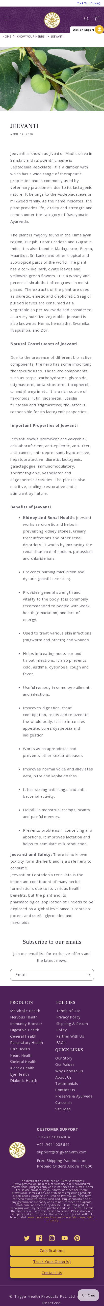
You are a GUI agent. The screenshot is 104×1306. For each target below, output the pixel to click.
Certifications (52, 1250)
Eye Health (19, 1074)
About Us (63, 1077)
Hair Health (20, 1048)
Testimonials (66, 1083)
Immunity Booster (26, 1023)
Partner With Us (70, 1036)
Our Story (63, 1058)
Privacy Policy (68, 1017)
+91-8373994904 (53, 1136)
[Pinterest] (77, 1238)
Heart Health (21, 1055)
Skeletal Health (23, 1061)
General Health (23, 1036)
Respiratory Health (26, 1042)
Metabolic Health (25, 1010)
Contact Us (65, 1089)
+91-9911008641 (53, 1144)
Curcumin (63, 1102)
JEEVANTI (57, 36)
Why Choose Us (69, 1071)
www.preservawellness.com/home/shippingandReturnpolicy (61, 1218)
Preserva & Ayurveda (73, 1096)
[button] (6, 20)
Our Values (64, 1064)
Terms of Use (68, 1010)
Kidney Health (22, 1068)
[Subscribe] (88, 975)
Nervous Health (24, 1017)
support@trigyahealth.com (62, 1151)
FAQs (61, 1042)
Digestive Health (24, 1030)
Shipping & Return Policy (72, 1026)
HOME (7, 36)
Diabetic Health (23, 1080)
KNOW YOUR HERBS (30, 36)
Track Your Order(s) (52, 1261)
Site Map (63, 1109)
